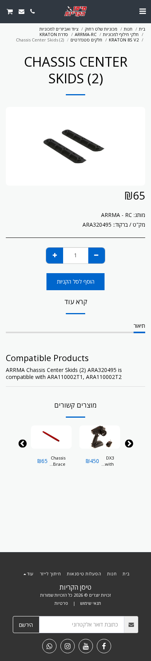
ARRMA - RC (116, 215)
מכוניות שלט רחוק (101, 29)
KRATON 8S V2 (124, 40)
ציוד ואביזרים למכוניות (58, 29)
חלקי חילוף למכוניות (121, 34)
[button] (142, 11)
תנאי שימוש (90, 603)
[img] (99, 436)
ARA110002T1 (65, 376)
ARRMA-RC (85, 34)
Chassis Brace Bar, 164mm (57, 461)
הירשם (26, 624)
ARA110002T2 (104, 376)
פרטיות (61, 603)
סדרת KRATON (53, 34)
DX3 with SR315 (107, 461)
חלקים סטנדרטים (86, 40)
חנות (128, 29)
